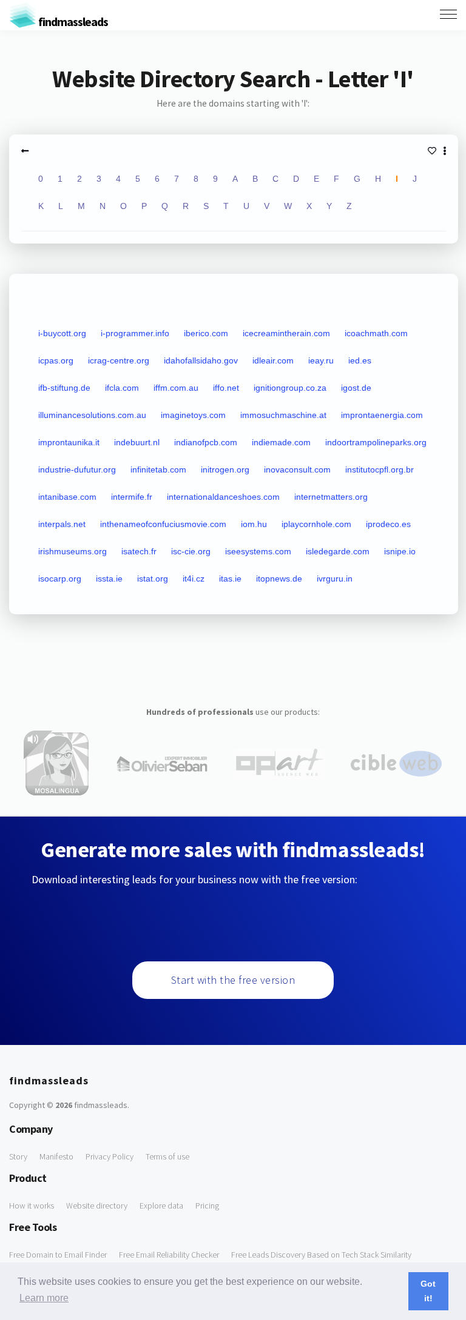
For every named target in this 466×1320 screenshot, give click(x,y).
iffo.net (226, 388)
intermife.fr (131, 497)
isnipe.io (400, 551)
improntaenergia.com (382, 415)
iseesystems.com (258, 551)
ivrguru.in (335, 578)
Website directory (96, 1205)
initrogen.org (225, 469)
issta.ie (109, 578)
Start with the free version (233, 980)
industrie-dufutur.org (77, 469)
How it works (31, 1205)
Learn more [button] (44, 1298)
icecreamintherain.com (286, 333)
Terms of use (167, 1156)
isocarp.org (59, 578)
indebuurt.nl (137, 442)
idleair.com (273, 360)
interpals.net (62, 524)
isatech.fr (139, 551)
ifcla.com (122, 388)
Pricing (207, 1205)
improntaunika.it (69, 442)
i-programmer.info (135, 333)
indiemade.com (281, 442)
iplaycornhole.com (316, 524)
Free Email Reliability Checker (169, 1254)
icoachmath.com (376, 333)
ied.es (359, 360)
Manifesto (56, 1156)
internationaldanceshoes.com (223, 497)
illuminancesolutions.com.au (92, 415)
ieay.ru (321, 360)
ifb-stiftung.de (64, 388)
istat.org (152, 578)
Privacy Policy (109, 1156)
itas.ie (230, 578)
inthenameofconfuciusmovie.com (163, 524)
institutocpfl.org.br (379, 469)
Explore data (161, 1205)
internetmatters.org (331, 497)
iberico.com (206, 333)
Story (18, 1156)
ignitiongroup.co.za (290, 388)
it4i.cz (193, 578)
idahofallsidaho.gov (201, 360)
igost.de (356, 388)
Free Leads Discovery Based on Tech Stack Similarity (321, 1254)
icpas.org (55, 360)
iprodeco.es (388, 524)
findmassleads (72, 21)
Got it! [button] (428, 1291)
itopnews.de (279, 578)
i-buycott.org (62, 333)
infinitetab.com (158, 469)
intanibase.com (67, 497)
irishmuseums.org (72, 551)
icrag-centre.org (118, 360)
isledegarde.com (338, 551)
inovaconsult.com (297, 469)
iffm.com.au (176, 388)
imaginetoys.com (193, 415)
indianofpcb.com (205, 442)
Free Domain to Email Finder (58, 1254)
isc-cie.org (191, 551)
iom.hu (254, 524)
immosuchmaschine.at (283, 415)
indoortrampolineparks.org (376, 442)
